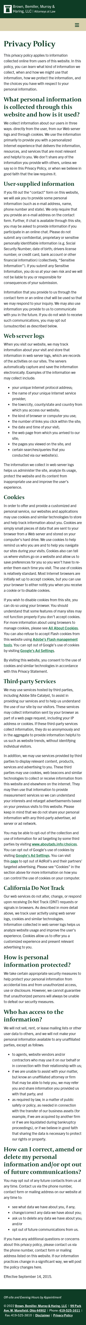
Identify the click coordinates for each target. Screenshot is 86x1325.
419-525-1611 (69, 1310)
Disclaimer (42, 1315)
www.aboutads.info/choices (54, 844)
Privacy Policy (63, 1315)
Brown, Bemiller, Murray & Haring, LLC (41, 1306)
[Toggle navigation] (77, 24)
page (14, 861)
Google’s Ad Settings (37, 650)
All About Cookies (63, 627)
